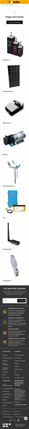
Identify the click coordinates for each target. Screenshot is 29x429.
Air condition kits (7, 394)
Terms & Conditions (6, 364)
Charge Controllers (19, 360)
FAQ (15, 372)
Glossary (16, 375)
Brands (4, 405)
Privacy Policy (15, 411)
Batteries (6, 60)
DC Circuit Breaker (8, 402)
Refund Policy (6, 411)
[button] (3, 2)
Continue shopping (14, 22)
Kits (4, 217)
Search (5, 374)
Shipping (5, 360)
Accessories (7, 249)
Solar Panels (17, 358)
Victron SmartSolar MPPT (7, 385)
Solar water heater (8, 388)
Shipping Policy (17, 414)
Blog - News (6, 377)
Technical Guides (19, 355)
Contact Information (8, 417)
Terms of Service (7, 414)
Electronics (6, 123)
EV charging (6, 397)
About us (5, 355)
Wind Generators (8, 186)
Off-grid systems (19, 377)
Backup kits (6, 391)
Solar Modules (7, 91)
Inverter (16, 366)
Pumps (5, 154)
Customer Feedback (5, 368)
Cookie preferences (20, 417)
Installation (7, 281)
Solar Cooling (18, 369)
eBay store (6, 372)
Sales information (7, 358)
